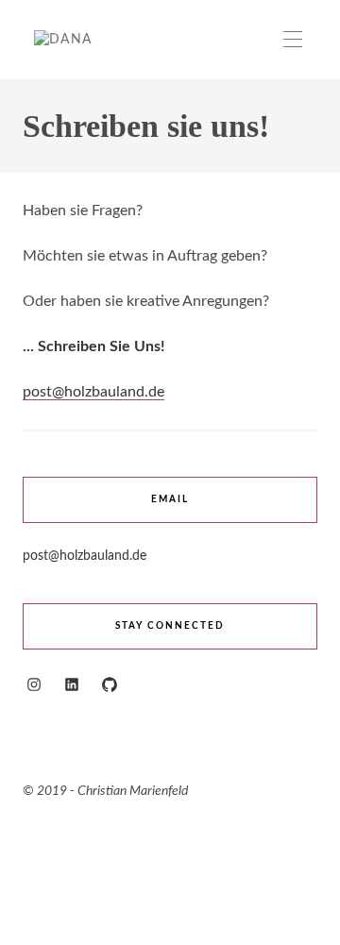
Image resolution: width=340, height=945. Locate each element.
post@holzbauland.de (93, 391)
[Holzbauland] (63, 39)
